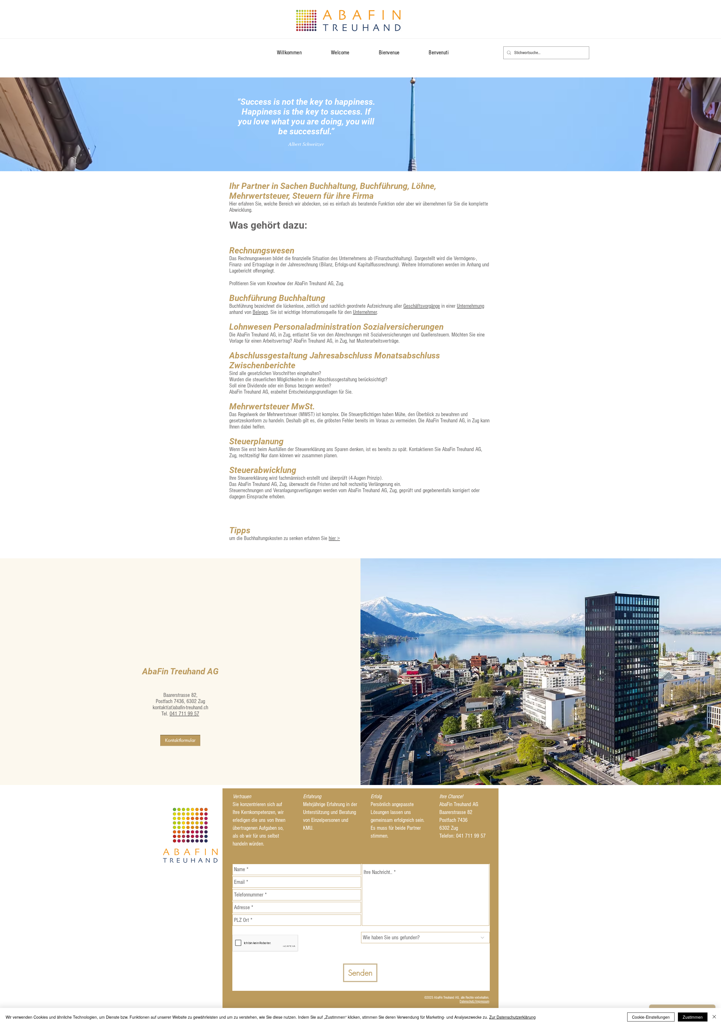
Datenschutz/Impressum (474, 1001)
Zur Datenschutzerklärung (512, 1017)
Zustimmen (693, 1017)
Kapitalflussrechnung (377, 265)
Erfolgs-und (346, 265)
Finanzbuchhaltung (392, 258)
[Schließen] (714, 1016)
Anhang (474, 265)
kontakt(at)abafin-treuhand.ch (180, 707)
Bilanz (326, 265)
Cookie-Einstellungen (651, 1017)
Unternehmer (365, 312)
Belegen (260, 312)
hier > (334, 538)
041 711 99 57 (184, 714)
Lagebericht (240, 271)
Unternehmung (470, 306)
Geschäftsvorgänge (421, 306)
